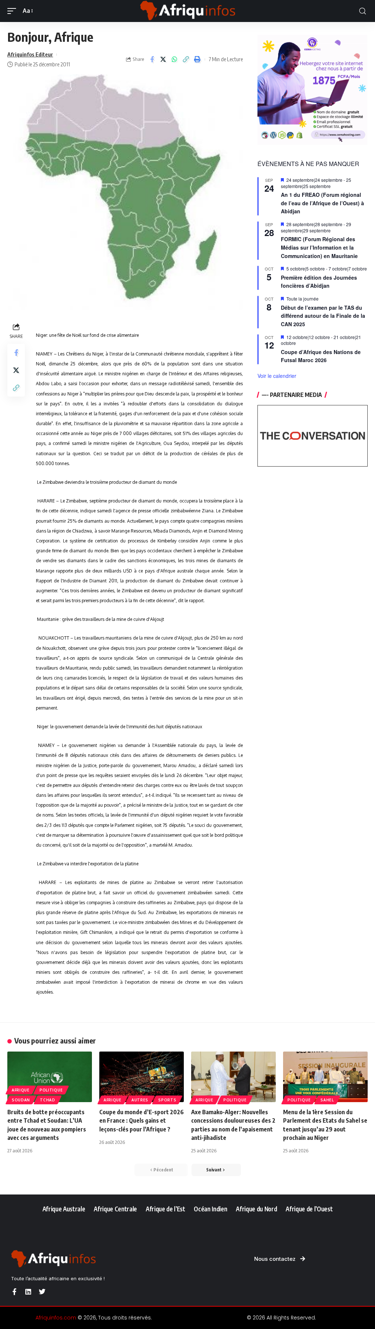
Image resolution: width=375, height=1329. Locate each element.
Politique (51, 1090)
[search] (362, 11)
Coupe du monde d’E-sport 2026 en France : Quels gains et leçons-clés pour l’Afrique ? (141, 1120)
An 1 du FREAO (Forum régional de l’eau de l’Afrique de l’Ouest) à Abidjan (322, 203)
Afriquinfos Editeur (30, 54)
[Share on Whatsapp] (175, 59)
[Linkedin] (28, 1291)
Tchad (47, 1100)
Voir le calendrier (276, 375)
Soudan (21, 1100)
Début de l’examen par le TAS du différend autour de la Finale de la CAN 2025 (323, 316)
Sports (167, 1100)
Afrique (21, 1090)
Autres (139, 1100)
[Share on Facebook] (152, 59)
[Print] (197, 59)
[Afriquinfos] (187, 11)
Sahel (327, 1100)
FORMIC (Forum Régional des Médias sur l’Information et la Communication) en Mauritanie (319, 247)
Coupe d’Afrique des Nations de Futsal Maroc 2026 (321, 356)
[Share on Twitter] (163, 59)
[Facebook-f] (14, 1291)
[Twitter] (42, 1291)
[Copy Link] (186, 59)
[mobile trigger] (13, 11)
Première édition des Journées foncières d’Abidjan (319, 282)
